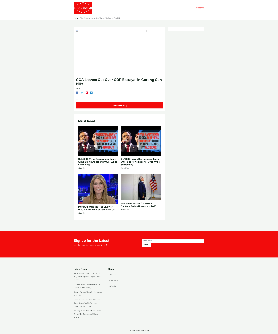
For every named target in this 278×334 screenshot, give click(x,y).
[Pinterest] (87, 92)
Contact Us (112, 274)
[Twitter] (82, 92)
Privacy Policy (113, 280)
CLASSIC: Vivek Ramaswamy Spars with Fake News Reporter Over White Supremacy (97, 162)
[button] (200, 8)
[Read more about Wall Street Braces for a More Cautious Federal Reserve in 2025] (141, 187)
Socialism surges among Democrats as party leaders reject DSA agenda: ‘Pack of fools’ (87, 276)
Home (76, 18)
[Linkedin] (91, 92)
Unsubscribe (112, 286)
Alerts (80, 168)
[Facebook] (77, 92)
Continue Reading (119, 105)
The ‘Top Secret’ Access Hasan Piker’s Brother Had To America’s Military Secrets (87, 314)
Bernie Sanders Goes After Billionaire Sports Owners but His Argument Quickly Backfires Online (87, 303)
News (78, 88)
